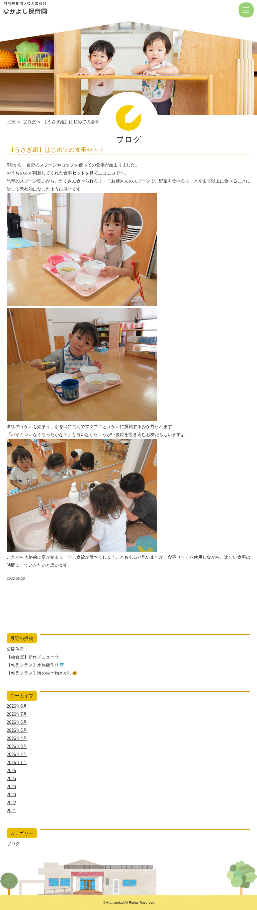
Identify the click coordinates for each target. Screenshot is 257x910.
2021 (11, 810)
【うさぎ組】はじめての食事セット (56, 149)
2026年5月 (17, 730)
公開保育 (15, 648)
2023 (11, 794)
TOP (11, 121)
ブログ (29, 121)
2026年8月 (17, 706)
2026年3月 (17, 746)
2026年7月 (17, 714)
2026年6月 (17, 722)
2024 (11, 786)
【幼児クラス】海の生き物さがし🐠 (42, 673)
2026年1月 (17, 762)
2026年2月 (17, 754)
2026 (11, 770)
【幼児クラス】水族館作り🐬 (35, 665)
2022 (11, 802)
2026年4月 (17, 738)
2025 (11, 778)
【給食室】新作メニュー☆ (33, 656)
